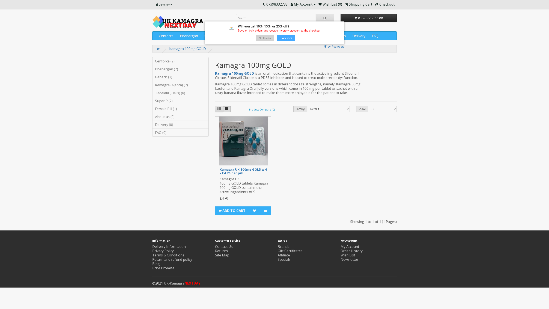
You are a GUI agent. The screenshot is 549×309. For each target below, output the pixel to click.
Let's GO (286, 38)
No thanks (265, 38)
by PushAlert (336, 46)
